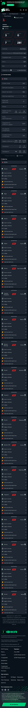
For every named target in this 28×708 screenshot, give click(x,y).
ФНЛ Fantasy (4, 649)
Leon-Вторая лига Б (13, 14)
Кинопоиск (20, 677)
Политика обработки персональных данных (11, 646)
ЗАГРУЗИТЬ (10, 5)
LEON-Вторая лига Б (19, 657)
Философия (4, 663)
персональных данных (8, 700)
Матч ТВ (3, 677)
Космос (23, 14)
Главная (4, 14)
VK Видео (13, 677)
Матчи (3, 652)
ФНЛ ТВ (3, 683)
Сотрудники (4, 657)
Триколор (13, 680)
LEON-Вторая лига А (19, 655)
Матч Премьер (5, 680)
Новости (3, 655)
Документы (4, 660)
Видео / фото (20, 680)
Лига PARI (16, 652)
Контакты (3, 671)
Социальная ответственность (5, 667)
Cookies (18, 700)
